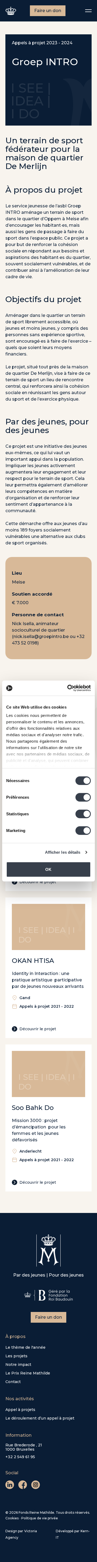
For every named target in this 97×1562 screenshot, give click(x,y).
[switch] (83, 797)
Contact (13, 1381)
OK (48, 869)
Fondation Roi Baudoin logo (48, 1295)
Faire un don (47, 10)
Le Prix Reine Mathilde (27, 1373)
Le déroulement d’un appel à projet (39, 1418)
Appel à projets (20, 1409)
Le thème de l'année (25, 1347)
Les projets (16, 1356)
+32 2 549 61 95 (20, 1457)
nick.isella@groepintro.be (41, 636)
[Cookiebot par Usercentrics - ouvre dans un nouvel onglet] (68, 688)
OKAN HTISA (33, 961)
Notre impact (18, 1364)
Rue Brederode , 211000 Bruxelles (23, 1447)
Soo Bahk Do (33, 1108)
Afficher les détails (63, 852)
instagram (35, 1484)
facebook (22, 1484)
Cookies (12, 1518)
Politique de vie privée (39, 1518)
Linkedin (9, 1484)
